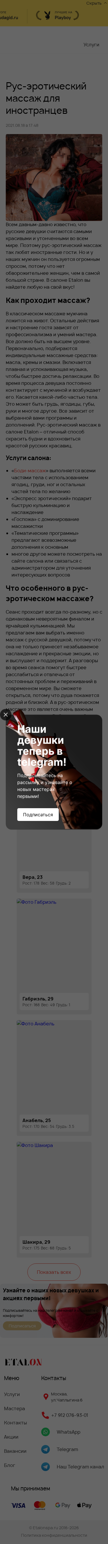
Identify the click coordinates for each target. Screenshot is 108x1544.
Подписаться (38, 814)
